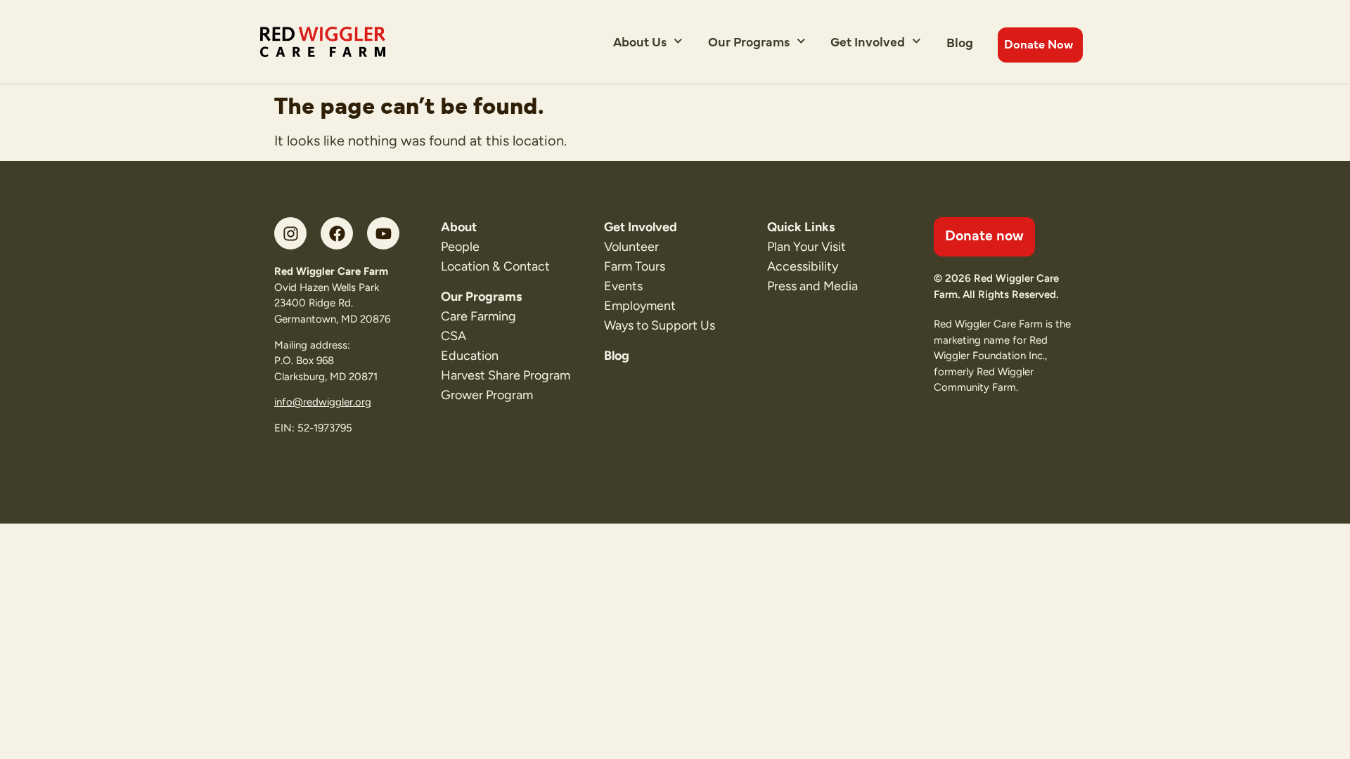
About (459, 227)
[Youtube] (383, 233)
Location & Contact (495, 266)
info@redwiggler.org (322, 402)
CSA (453, 336)
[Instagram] (290, 233)
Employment (640, 305)
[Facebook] (337, 233)
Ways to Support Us (659, 325)
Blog (959, 42)
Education (470, 355)
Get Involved (867, 41)
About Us (640, 41)
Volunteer (631, 246)
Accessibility (802, 266)
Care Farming (478, 316)
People (460, 246)
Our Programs (749, 41)
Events (623, 286)
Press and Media (812, 286)
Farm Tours (634, 266)
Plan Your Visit (806, 246)
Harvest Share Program (505, 375)
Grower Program (487, 395)
